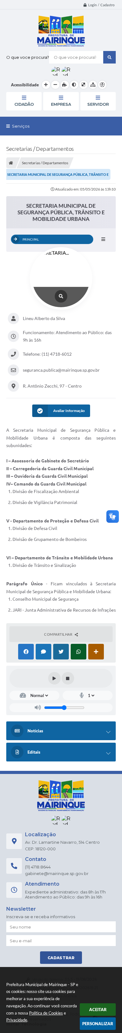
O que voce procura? (27, 57)
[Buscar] (109, 57)
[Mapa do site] (93, 85)
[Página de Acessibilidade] (102, 85)
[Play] (54, 678)
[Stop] (68, 678)
